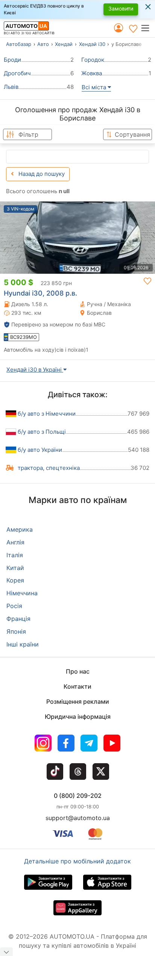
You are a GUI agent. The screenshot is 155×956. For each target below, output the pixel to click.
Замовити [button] (120, 8)
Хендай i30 (92, 44)
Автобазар (18, 44)
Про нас (78, 671)
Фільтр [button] (28, 134)
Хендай (64, 44)
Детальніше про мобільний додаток (77, 861)
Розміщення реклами (77, 701)
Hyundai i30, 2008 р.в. (40, 293)
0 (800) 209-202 (78, 795)
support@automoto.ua (78, 818)
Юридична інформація (78, 716)
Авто (43, 44)
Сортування (132, 134)
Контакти (77, 686)
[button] (147, 27)
